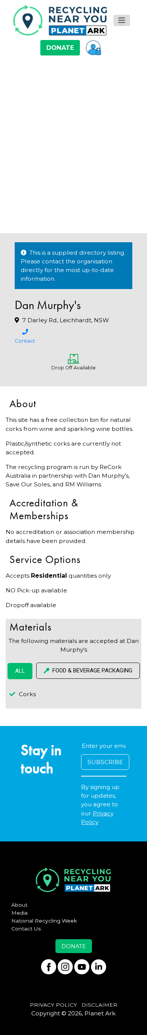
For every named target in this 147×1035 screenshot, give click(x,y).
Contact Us (26, 929)
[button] (93, 47)
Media (19, 913)
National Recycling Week (44, 921)
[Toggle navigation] (121, 20)
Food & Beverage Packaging (92, 670)
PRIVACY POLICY (53, 1005)
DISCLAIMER (99, 1005)
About (19, 905)
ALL (20, 670)
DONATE (60, 47)
